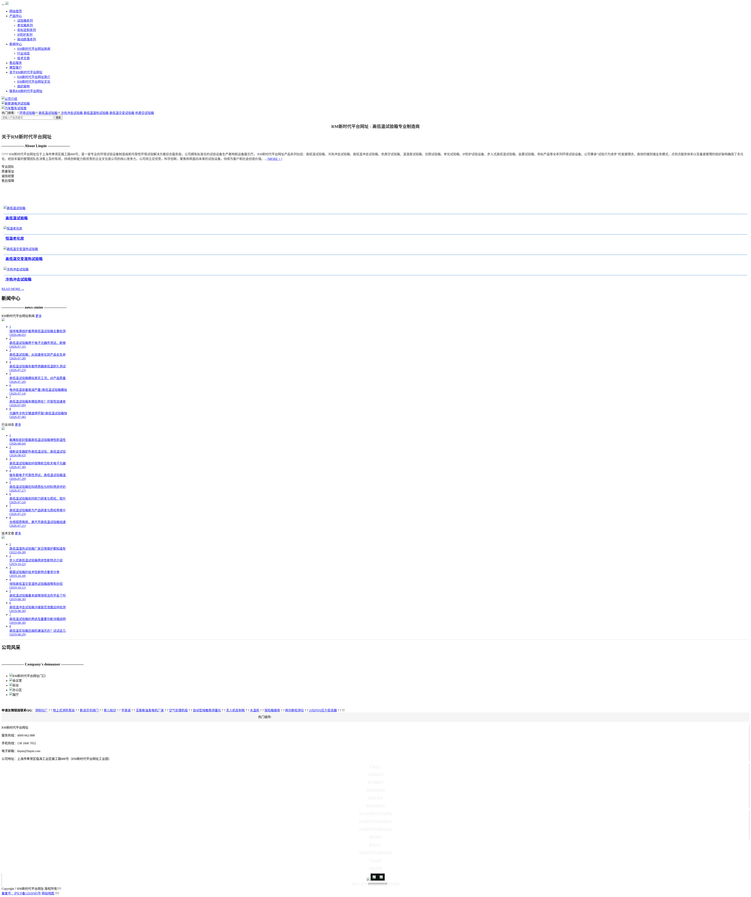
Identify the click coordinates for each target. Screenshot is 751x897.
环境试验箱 (27, 113)
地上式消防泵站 (64, 710)
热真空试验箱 (144, 113)
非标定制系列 (26, 30)
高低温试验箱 (48, 113)
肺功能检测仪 (294, 710)
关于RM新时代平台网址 (25, 72)
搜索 (58, 117)
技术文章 (23, 58)
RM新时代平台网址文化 (33, 81)
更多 (38, 316)
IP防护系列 (24, 34)
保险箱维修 (272, 710)
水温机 (254, 710)
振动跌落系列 (26, 39)
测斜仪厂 (41, 710)
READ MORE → (13, 289)
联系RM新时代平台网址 (25, 91)
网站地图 (48, 893)
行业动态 (23, 53)
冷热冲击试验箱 (72, 113)
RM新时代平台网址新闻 (33, 48)
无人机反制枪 (235, 710)
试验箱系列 (25, 20)
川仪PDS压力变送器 (323, 710)
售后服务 (15, 63)
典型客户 (15, 67)
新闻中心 (15, 44)
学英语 (126, 710)
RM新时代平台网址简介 (33, 77)
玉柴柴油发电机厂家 (150, 710)
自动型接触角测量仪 (207, 710)
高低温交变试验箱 (121, 113)
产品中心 (15, 16)
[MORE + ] (274, 159)
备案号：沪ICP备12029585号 (21, 893)
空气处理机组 (178, 710)
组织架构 (23, 86)
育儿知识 (110, 710)
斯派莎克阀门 (89, 710)
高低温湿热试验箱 (96, 113)
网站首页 (15, 11)
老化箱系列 (25, 25)
